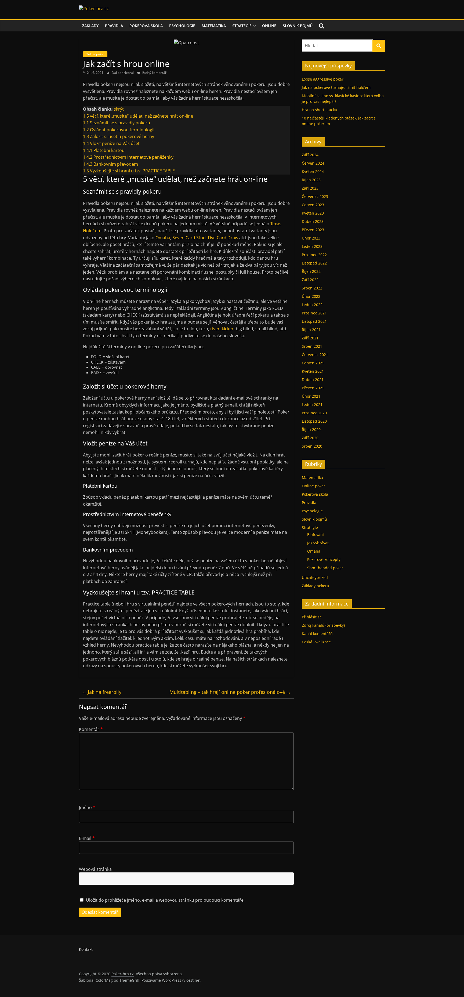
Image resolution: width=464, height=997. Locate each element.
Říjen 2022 (311, 271)
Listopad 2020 (314, 421)
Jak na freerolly (101, 692)
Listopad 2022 (314, 263)
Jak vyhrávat (318, 542)
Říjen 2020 (311, 429)
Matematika (214, 25)
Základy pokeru (315, 585)
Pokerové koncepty (323, 559)
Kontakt (86, 949)
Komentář (91, 729)
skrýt (119, 109)
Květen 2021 (313, 371)
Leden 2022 (312, 304)
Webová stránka (95, 869)
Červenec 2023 (315, 196)
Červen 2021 (313, 362)
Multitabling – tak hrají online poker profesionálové (230, 692)
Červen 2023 (313, 204)
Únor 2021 (311, 396)
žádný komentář (154, 72)
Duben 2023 (313, 221)
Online (269, 25)
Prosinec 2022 (314, 254)
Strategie (242, 25)
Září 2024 (310, 154)
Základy (90, 25)
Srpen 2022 (312, 288)
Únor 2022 (311, 296)
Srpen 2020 (312, 446)
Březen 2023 (313, 229)
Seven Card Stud (189, 238)
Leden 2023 (312, 246)
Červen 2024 (313, 163)
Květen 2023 (313, 213)
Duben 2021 (313, 379)
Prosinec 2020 (314, 412)
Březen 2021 (313, 387)
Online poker (95, 54)
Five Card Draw (222, 238)
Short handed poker (325, 567)
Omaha (162, 238)
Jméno (87, 807)
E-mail (87, 838)
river (215, 329)
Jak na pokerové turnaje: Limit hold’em (336, 87)
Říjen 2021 (311, 329)
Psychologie (182, 25)
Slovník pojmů (298, 25)
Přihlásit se (312, 616)
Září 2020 (310, 437)
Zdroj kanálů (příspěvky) (323, 625)
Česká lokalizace (316, 641)
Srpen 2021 (312, 346)
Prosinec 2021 (314, 313)
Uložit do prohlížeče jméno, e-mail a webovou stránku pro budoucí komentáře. (165, 900)
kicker (228, 329)
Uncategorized (315, 577)
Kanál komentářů (317, 633)
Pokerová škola (146, 25)
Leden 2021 (312, 404)
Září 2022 (310, 279)
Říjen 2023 (311, 179)
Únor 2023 (311, 238)
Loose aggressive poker (322, 79)
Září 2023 (310, 188)
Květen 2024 (313, 171)
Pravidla (114, 25)
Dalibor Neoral (123, 72)
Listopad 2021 (314, 321)
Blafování (315, 534)
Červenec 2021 (315, 354)
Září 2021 (310, 337)
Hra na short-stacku (319, 109)
